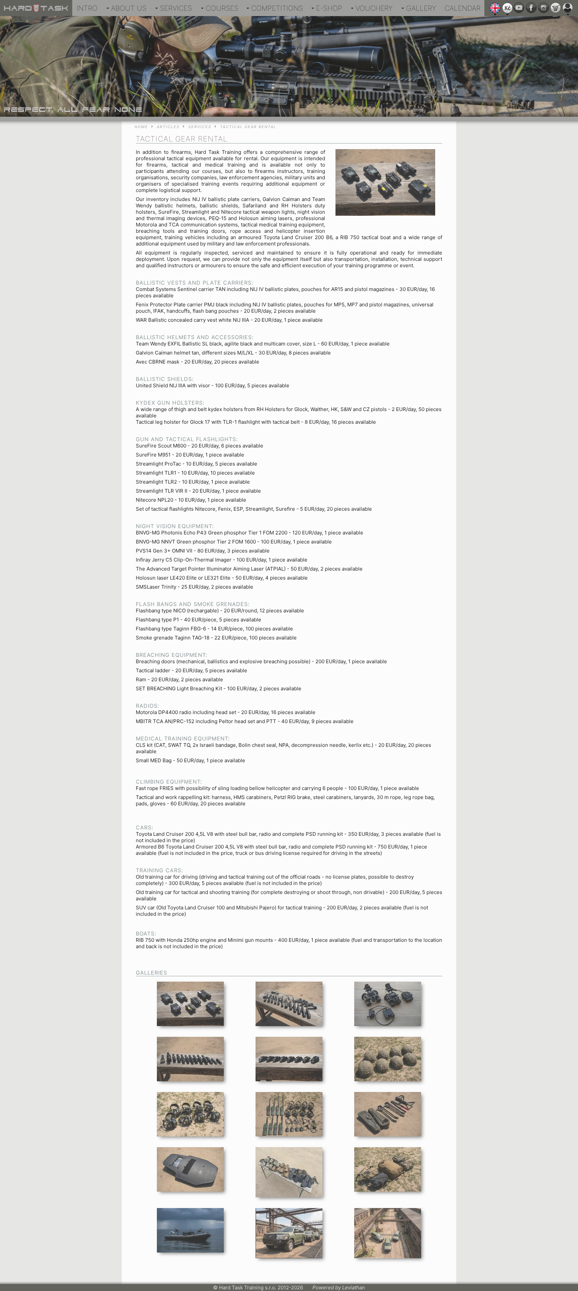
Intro (87, 8)
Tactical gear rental (248, 126)
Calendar (463, 8)
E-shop (329, 8)
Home (141, 126)
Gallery (421, 8)
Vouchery (374, 8)
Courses (222, 8)
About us (129, 8)
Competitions (277, 8)
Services (176, 8)
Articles (168, 126)
